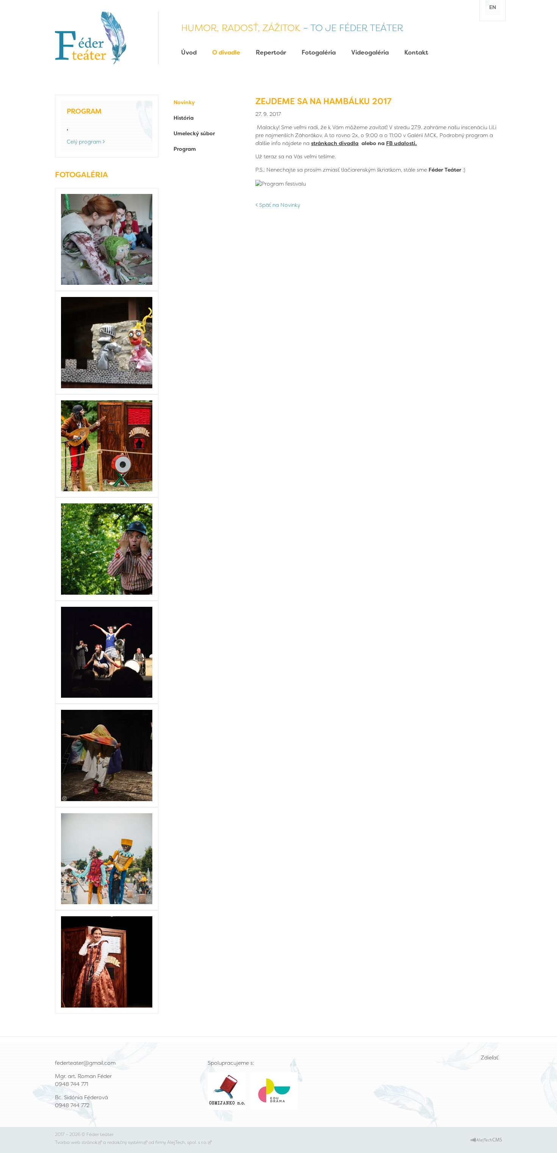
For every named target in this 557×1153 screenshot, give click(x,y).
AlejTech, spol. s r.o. (187, 1142)
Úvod (189, 52)
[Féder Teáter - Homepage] (90, 37)
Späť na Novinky (279, 205)
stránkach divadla (334, 143)
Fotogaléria (319, 52)
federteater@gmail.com (85, 1062)
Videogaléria (370, 52)
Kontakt (416, 52)
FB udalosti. (401, 143)
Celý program (84, 141)
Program (185, 148)
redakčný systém (125, 1142)
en (492, 7)
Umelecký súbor (194, 133)
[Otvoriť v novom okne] (486, 1140)
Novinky (184, 102)
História (184, 117)
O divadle (226, 52)
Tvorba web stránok (76, 1142)
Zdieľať (489, 1057)
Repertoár (271, 52)
